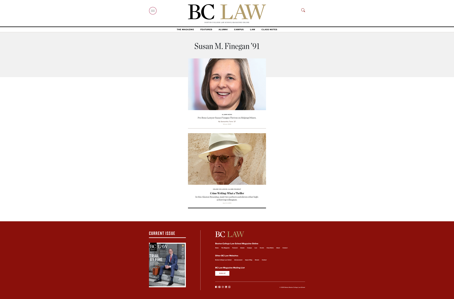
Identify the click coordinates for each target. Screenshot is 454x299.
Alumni (223, 29)
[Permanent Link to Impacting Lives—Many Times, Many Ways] (227, 84)
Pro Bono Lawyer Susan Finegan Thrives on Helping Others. (227, 117)
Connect (285, 248)
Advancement (238, 260)
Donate (257, 260)
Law (252, 29)
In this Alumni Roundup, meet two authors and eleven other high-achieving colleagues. (227, 198)
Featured (206, 29)
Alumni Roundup (234, 189)
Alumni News (227, 114)
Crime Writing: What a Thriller (227, 193)
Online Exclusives (220, 189)
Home (217, 248)
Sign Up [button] (222, 273)
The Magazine (185, 29)
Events (262, 248)
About (278, 248)
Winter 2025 (227, 124)
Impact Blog (248, 260)
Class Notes (269, 29)
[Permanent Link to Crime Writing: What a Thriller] (227, 158)
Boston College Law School (223, 260)
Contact (264, 260)
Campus (239, 29)
